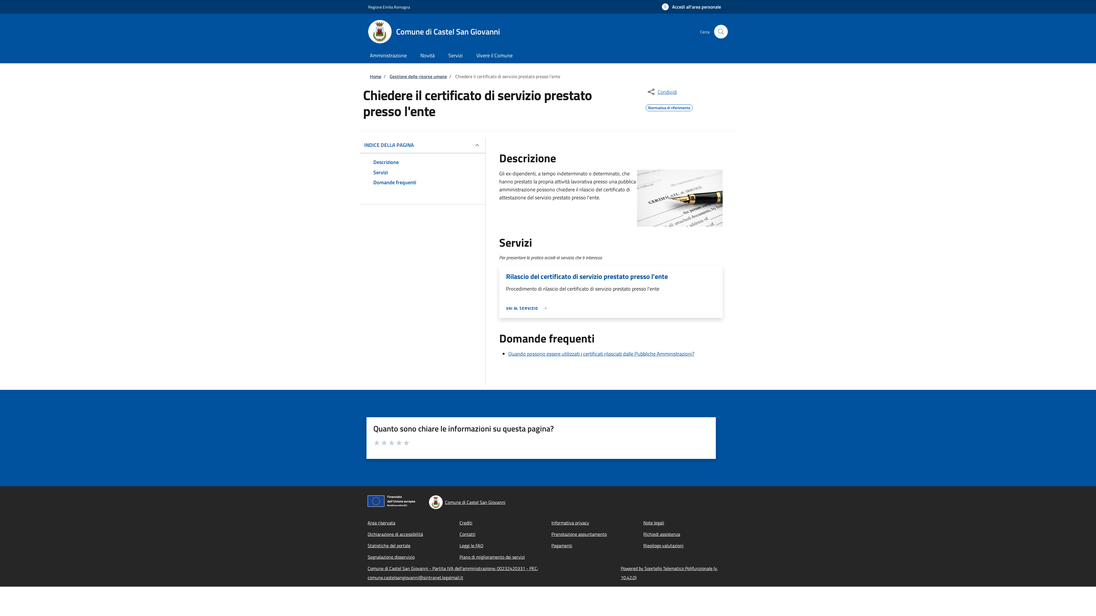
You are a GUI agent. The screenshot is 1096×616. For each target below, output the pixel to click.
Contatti (468, 534)
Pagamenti (561, 545)
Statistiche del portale (389, 545)
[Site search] (721, 31)
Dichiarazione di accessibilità (395, 534)
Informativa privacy (570, 522)
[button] (691, 7)
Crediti (466, 522)
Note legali (653, 522)
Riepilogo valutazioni (663, 545)
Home (375, 76)
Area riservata (381, 522)
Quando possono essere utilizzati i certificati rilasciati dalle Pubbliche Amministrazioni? (601, 354)
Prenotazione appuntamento (579, 534)
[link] (527, 308)
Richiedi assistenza (661, 534)
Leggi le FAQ (471, 545)
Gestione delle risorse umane (418, 76)
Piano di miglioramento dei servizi (492, 557)
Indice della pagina (389, 145)
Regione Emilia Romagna (389, 7)
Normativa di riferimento (669, 107)
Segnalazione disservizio (391, 557)
